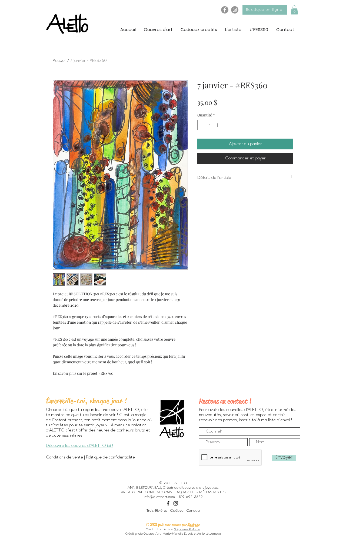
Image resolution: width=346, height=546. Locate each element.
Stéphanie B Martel (187, 529)
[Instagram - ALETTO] (234, 10)
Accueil (59, 61)
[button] (294, 9)
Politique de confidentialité (110, 457)
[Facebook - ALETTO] (224, 10)
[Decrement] (201, 125)
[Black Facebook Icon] (168, 503)
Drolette (194, 524)
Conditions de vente (64, 457)
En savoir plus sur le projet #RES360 (83, 373)
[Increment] (218, 125)
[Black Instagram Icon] (176, 503)
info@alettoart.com (159, 497)
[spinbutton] (210, 125)
